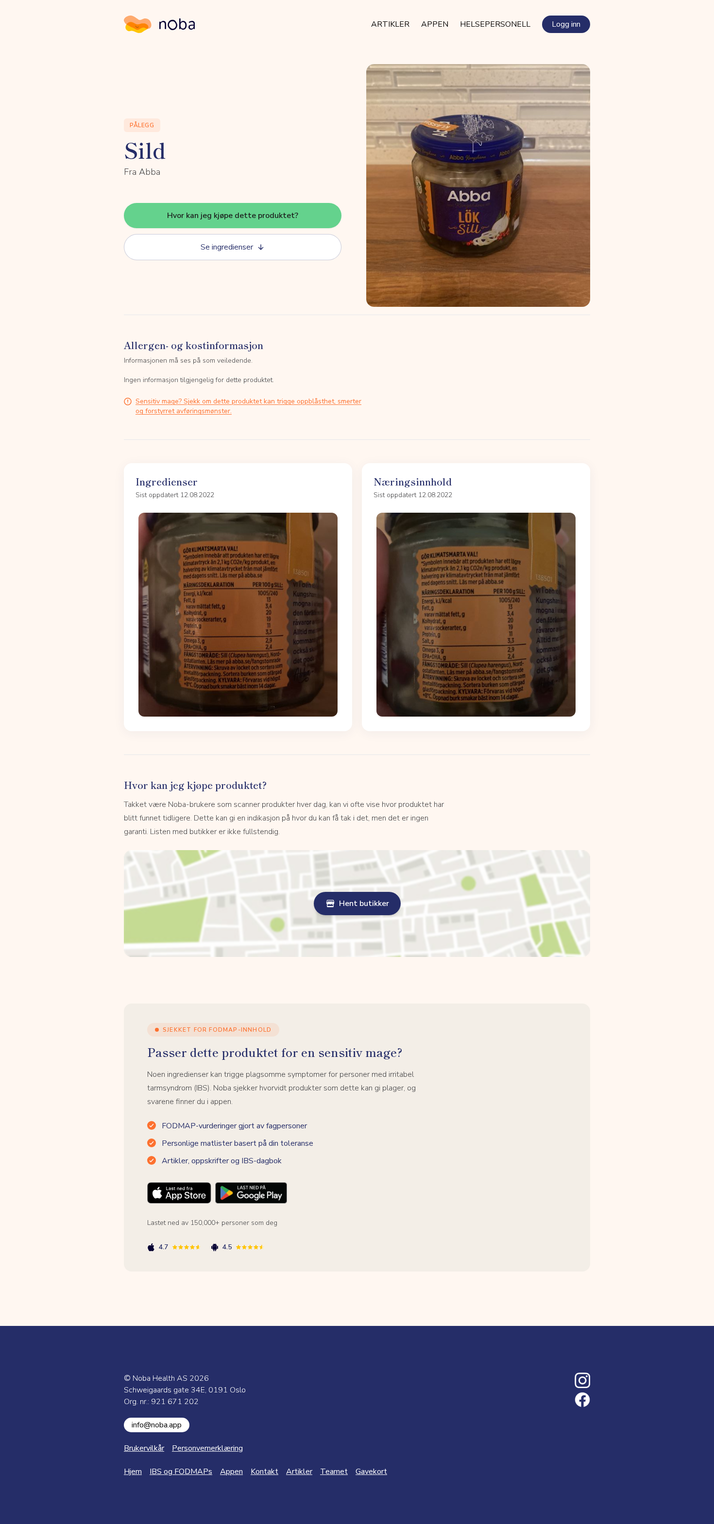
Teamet (334, 1471)
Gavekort (371, 1471)
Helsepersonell (495, 24)
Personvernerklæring (207, 1448)
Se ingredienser (227, 247)
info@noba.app (157, 1425)
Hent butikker (364, 903)
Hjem (133, 1471)
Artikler (390, 24)
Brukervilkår (144, 1448)
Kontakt (264, 1471)
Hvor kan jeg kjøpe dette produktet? (232, 215)
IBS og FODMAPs (181, 1471)
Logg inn (566, 24)
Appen (434, 24)
